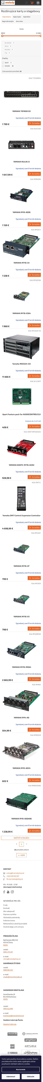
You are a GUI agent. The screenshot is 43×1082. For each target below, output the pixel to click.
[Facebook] (4, 891)
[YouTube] (9, 891)
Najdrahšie (26, 17)
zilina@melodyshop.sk (11, 959)
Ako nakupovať (9, 911)
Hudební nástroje (9, 1024)
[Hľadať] (26, 3)
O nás (5, 905)
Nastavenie (20, 1069)
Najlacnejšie (17, 17)
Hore (22, 855)
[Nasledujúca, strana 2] (21, 844)
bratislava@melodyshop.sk (13, 1015)
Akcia (8, 46)
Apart (8, 63)
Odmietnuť (10, 1076)
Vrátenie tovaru (9, 920)
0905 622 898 (8, 1009)
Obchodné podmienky (11, 917)
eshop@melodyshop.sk (15, 873)
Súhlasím (30, 1076)
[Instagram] (12, 891)
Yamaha (9, 66)
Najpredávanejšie (8, 21)
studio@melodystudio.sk (12, 977)
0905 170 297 (8, 952)
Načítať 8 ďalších (21, 838)
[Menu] (38, 3)
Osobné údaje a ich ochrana (13, 927)
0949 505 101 (8, 970)
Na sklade (9, 43)
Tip (7, 53)
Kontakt (6, 908)
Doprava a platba (9, 914)
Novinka (9, 50)
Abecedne (19, 21)
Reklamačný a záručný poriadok (15, 923)
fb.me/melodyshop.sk (14, 879)
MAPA (5, 945)
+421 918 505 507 (12, 876)
